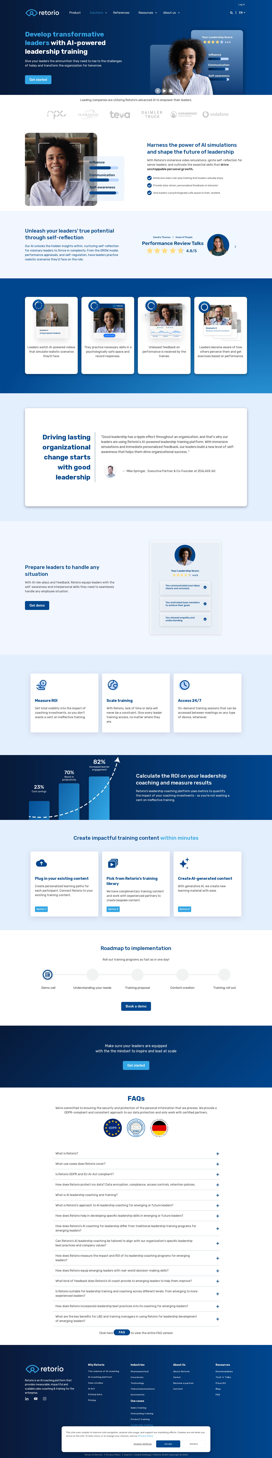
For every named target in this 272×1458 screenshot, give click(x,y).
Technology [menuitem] (137, 1383)
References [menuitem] (121, 12)
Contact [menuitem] (178, 1389)
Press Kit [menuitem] (221, 1383)
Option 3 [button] (184, 909)
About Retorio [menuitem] (181, 1371)
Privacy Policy (113, 1454)
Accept (168, 1444)
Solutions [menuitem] (96, 12)
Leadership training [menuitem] (142, 1425)
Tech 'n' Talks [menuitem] (223, 1377)
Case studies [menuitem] (95, 1383)
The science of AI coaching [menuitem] (103, 1371)
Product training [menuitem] (140, 1419)
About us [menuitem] (169, 12)
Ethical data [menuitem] (95, 1394)
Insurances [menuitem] (137, 1377)
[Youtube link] (35, 1399)
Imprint (128, 1454)
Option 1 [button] (41, 909)
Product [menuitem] (75, 12)
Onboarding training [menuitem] (142, 1413)
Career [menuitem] (177, 1377)
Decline (194, 1444)
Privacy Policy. (145, 1436)
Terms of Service (93, 1454)
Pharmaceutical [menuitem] (139, 1371)
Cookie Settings (142, 1454)
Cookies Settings (143, 1444)
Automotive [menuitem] (138, 1394)
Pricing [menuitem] (92, 1400)
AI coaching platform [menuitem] (100, 1377)
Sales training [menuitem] (138, 1407)
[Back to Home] (42, 12)
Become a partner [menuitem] (183, 1383)
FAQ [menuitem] (218, 1394)
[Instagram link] (43, 1399)
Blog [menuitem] (218, 1389)
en (241, 12)
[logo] (44, 1369)
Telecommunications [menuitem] (143, 1389)
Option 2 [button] (113, 909)
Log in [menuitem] (241, 4)
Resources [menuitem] (146, 12)
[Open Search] (231, 12)
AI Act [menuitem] (91, 1388)
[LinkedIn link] (28, 1399)
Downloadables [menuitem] (224, 1371)
